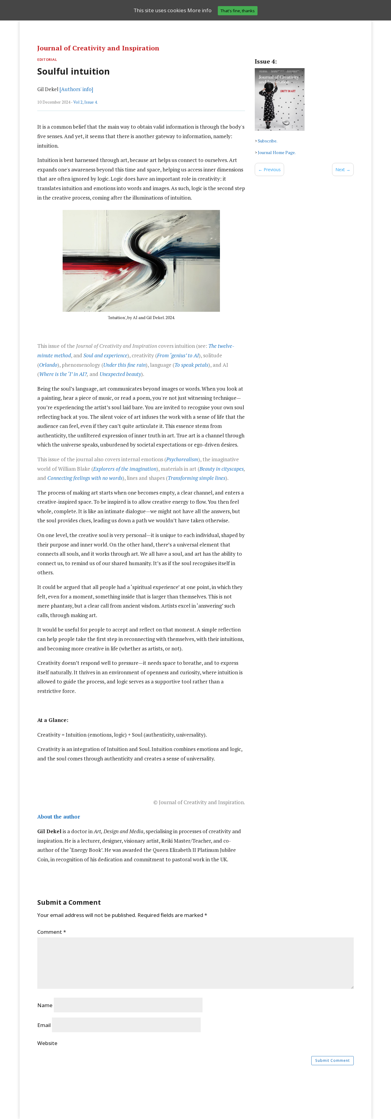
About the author (58, 816)
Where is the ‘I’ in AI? (63, 373)
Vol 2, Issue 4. (85, 102)
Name (45, 1005)
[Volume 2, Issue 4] (280, 125)
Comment (51, 931)
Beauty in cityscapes (221, 468)
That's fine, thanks (238, 10)
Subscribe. (267, 141)
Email (44, 1025)
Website (47, 1043)
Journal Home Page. (277, 152)
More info (199, 10)
